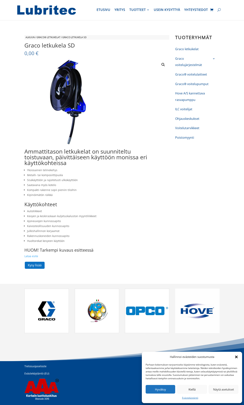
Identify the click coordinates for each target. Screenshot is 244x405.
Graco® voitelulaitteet (191, 74)
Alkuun (30, 37)
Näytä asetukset (223, 389)
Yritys (120, 10)
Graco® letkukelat (48, 37)
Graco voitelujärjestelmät (188, 61)
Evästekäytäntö (190, 397)
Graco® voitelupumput (192, 84)
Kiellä (192, 389)
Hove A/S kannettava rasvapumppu (190, 96)
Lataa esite (31, 256)
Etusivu (103, 10)
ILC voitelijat (183, 109)
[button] (236, 357)
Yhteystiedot (196, 10)
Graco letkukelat (187, 49)
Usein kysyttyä (167, 10)
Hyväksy (160, 389)
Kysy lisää (35, 265)
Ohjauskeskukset (187, 119)
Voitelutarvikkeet (187, 128)
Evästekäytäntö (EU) (36, 373)
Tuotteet (137, 10)
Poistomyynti (184, 137)
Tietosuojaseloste (35, 366)
